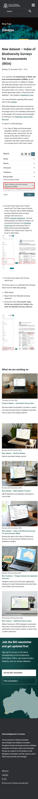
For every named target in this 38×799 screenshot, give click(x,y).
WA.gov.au (5, 771)
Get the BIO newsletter (13, 672)
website (14, 102)
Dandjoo (8, 30)
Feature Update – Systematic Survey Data (18, 403)
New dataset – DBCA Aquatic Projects (16, 491)
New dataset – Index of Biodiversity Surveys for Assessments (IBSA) (18, 532)
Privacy (4, 779)
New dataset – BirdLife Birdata (13, 453)
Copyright (5, 775)
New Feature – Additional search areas (16, 621)
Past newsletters (11, 681)
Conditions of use (26, 95)
